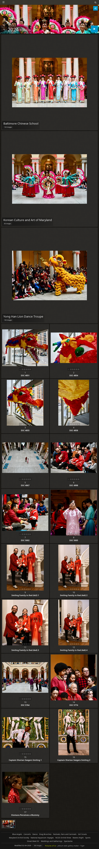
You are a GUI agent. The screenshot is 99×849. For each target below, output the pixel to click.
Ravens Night (78, 838)
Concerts (27, 834)
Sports (87, 838)
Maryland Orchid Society (19, 838)
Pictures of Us (50, 846)
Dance (35, 834)
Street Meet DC (33, 841)
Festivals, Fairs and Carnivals (64, 834)
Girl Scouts (82, 834)
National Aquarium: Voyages (42, 838)
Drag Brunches (45, 834)
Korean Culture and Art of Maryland (27, 220)
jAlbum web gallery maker (68, 846)
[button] (5, 844)
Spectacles (68, 841)
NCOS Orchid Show (63, 838)
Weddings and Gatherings (51, 841)
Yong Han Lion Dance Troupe (23, 316)
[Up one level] (4, 29)
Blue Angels (17, 834)
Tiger (82, 846)
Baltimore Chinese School (20, 123)
